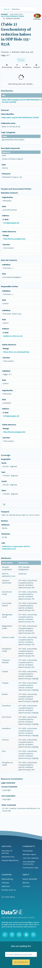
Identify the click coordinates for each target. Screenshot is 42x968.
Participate (28, 851)
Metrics (26, 883)
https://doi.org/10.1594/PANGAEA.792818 (20, 117)
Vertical (4, 521)
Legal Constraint (8, 783)
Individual (6, 265)
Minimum (5, 525)
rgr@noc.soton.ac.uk (13, 336)
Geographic (6, 459)
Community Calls (30, 868)
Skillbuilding (7, 879)
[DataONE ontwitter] (5, 935)
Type (4, 165)
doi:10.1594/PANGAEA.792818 (12, 16)
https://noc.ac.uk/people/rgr (16, 352)
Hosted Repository (10, 860)
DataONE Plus (8, 857)
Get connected (21, 962)
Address (5, 216)
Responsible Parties (9, 286)
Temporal (5, 512)
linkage (6, 235)
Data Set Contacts (9, 260)
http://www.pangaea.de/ (14, 239)
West (4, 490)
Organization (7, 197)
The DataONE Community (29, 863)
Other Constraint (9, 805)
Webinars (6, 886)
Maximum (6, 534)
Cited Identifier (7, 114)
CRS (3, 543)
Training (5, 883)
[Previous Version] (4, 18)
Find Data (9, 897)
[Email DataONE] (19, 935)
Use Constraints (8, 796)
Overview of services (7, 852)
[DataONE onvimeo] (12, 935)
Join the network (30, 858)
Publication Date (8, 123)
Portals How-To (9, 890)
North (4, 463)
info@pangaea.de (11, 223)
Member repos (29, 854)
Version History (13, 18)
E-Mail (5, 219)
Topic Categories (8, 132)
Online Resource (9, 232)
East (3, 472)
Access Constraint (9, 787)
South (4, 481)
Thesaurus (6, 174)
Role (4, 206)
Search (6, 9)
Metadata (15, 9)
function (6, 245)
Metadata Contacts (9, 193)
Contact (26, 886)
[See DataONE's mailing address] (33, 935)
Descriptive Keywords (10, 148)
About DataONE (30, 879)
